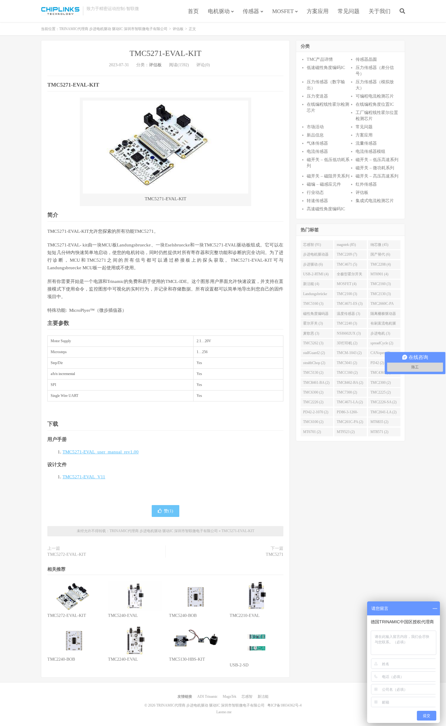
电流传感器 (317, 151)
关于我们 (379, 11)
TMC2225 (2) (380, 392)
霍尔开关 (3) (313, 323)
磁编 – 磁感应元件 (324, 184)
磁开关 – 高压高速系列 (377, 176)
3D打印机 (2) (347, 343)
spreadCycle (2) (381, 343)
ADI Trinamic (207, 696)
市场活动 (315, 127)
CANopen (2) (380, 353)
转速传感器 (317, 200)
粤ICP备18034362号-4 (284, 705)
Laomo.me (223, 712)
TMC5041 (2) (347, 363)
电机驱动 (219, 11)
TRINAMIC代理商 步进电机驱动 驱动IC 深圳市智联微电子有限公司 (60, 11)
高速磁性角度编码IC (326, 209)
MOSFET (283, 11)
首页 (193, 11)
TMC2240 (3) (347, 323)
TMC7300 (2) (347, 392)
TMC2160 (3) (380, 284)
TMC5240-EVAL (123, 615)
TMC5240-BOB (183, 615)
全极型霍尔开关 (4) (349, 275)
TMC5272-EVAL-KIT (66, 554)
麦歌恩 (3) (311, 333)
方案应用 (318, 11)
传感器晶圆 (366, 59)
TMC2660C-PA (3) (382, 304)
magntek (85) (346, 245)
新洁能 (263, 696)
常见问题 (349, 11)
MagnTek (229, 696)
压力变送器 (317, 96)
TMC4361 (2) (380, 372)
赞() (168, 511)
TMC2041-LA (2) (383, 412)
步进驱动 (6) (313, 264)
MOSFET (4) (346, 284)
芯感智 (247, 696)
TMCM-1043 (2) (349, 353)
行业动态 (315, 192)
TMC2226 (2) (313, 402)
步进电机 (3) (380, 333)
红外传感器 (366, 184)
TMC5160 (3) (313, 303)
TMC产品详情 (320, 59)
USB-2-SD (239, 665)
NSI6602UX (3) (349, 333)
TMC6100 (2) (313, 422)
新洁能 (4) (311, 284)
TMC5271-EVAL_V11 (84, 476)
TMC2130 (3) (380, 294)
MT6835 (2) (379, 422)
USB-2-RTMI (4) (316, 274)
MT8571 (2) (379, 432)
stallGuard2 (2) (314, 353)
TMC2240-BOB (61, 659)
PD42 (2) (377, 363)
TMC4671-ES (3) (350, 303)
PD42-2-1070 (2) (315, 412)
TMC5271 (274, 554)
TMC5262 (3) (313, 343)
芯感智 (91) (312, 245)
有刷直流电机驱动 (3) (383, 324)
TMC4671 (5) (347, 264)
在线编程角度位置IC (375, 104)
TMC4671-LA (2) (350, 402)
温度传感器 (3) (348, 313)
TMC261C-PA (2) (350, 422)
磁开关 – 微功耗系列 (375, 168)
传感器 (251, 11)
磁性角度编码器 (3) (316, 314)
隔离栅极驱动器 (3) (383, 314)
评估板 (178, 29)
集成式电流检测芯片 (375, 200)
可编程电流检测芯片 (375, 96)
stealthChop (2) (314, 363)
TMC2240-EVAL (123, 659)
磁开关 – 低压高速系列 (377, 159)
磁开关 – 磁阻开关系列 (328, 176)
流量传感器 (366, 143)
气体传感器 (317, 143)
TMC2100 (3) (347, 294)
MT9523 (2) (346, 432)
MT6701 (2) (312, 432)
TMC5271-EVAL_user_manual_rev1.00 (101, 451)
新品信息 (315, 135)
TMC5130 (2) (313, 372)
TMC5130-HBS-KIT (187, 659)
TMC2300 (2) (380, 382)
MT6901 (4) (379, 274)
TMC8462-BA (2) (350, 382)
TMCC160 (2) (347, 372)
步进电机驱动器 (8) (316, 255)
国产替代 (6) (380, 254)
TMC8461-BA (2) (316, 382)
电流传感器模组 (370, 151)
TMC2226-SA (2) (383, 402)
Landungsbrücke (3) (315, 295)
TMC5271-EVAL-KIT (165, 53)
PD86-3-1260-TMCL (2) (347, 413)
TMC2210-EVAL (245, 615)
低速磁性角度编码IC (326, 67)
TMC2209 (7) (347, 254)
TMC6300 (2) (313, 392)
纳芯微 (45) (379, 245)
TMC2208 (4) (380, 264)
